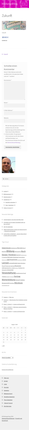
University (4, 270)
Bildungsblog (18, 251)
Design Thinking (9, 254)
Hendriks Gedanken (10, 202)
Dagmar (6, 297)
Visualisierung (19, 273)
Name (6, 102)
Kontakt (6, 387)
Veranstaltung (9, 272)
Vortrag (17, 276)
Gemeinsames (7, 197)
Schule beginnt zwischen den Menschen (13, 219)
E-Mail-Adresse (8, 110)
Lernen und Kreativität (19, 304)
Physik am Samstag (10, 266)
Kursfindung (19, 259)
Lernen (5, 262)
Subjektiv (6, 390)
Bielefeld (4, 251)
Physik (3, 266)
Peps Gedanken (8, 400)
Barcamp (20, 248)
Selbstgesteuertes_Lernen (8, 268)
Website (6, 118)
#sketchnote (6, 248)
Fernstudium (21, 257)
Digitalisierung (24, 255)
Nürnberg (23, 263)
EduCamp (9, 257)
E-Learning (4, 257)
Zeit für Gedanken (8, 227)
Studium (20, 268)
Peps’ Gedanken (9, 205)
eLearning (15, 257)
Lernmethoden (13, 263)
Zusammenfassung (5, 285)
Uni (23, 268)
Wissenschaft (5, 283)
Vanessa (6, 300)
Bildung (10, 251)
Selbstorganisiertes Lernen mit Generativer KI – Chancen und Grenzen (15, 230)
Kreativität (13, 260)
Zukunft (6, 54)
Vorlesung (12, 276)
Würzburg (18, 283)
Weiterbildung (8, 279)
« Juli (3, 345)
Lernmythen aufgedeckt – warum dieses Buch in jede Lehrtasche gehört (15, 234)
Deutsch (18, 255)
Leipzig (24, 260)
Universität (10, 270)
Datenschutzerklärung (13, 142)
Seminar (16, 268)
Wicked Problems (20, 280)
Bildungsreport (7, 194)
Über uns (11, 297)
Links (5, 384)
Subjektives (7, 199)
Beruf (24, 248)
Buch (23, 251)
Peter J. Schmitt (8, 304)
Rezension (18, 266)
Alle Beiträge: (7, 406)
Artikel (5, 191)
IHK (8, 260)
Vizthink (8, 276)
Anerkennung (14, 248)
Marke (19, 263)
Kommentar (8, 80)
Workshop (11, 283)
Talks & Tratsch (8, 208)
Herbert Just (4, 259)
